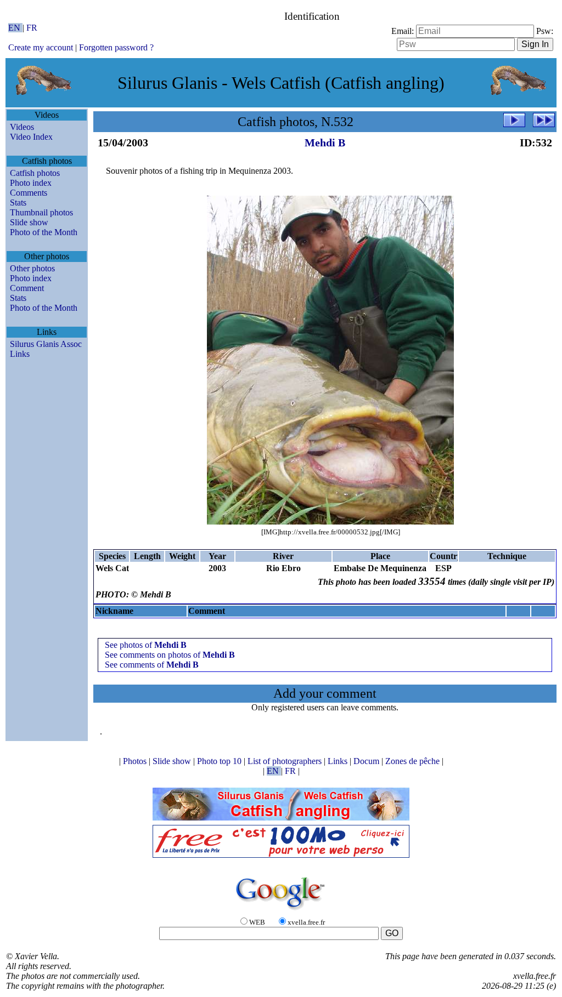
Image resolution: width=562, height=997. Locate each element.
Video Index (31, 136)
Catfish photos (35, 173)
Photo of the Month (43, 232)
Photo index (31, 182)
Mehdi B (325, 142)
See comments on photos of (170, 654)
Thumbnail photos (41, 212)
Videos (22, 127)
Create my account (40, 47)
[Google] (281, 910)
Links (20, 353)
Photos (136, 761)
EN (15, 27)
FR (31, 27)
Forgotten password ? (116, 47)
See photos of (146, 645)
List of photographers (286, 761)
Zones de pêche (413, 761)
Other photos (32, 268)
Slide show (29, 222)
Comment (27, 288)
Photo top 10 (220, 761)
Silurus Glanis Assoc (46, 344)
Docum (367, 761)
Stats (18, 202)
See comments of (152, 664)
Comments (28, 192)
